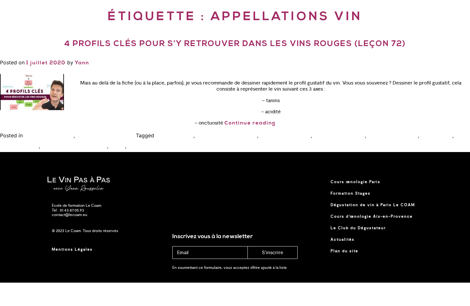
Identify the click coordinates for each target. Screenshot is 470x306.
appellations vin (174, 136)
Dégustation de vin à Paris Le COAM (373, 204)
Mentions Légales (72, 249)
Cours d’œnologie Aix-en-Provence (372, 216)
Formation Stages (351, 193)
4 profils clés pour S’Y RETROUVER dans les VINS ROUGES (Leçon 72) (235, 44)
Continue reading (250, 123)
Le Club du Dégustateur (358, 227)
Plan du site (344, 251)
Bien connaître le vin (49, 136)
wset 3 (135, 146)
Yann (82, 63)
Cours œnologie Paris (355, 181)
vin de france (436, 136)
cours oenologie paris (285, 136)
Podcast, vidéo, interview (106, 136)
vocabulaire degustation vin (74, 146)
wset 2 (117, 146)
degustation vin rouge (339, 136)
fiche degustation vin (393, 136)
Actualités (343, 239)
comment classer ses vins (226, 136)
